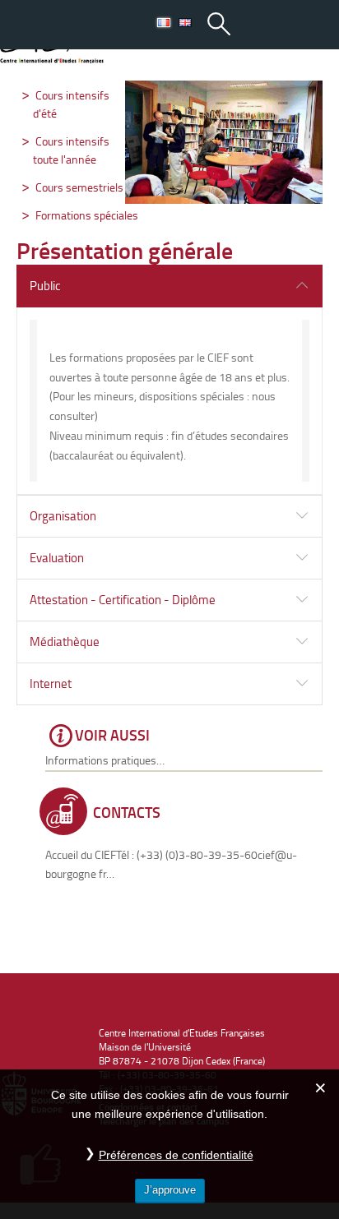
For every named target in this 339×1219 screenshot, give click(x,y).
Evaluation (57, 557)
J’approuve (170, 1190)
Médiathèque (65, 641)
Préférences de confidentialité (176, 1154)
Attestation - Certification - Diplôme (123, 599)
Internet (51, 683)
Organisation (63, 515)
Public (45, 285)
